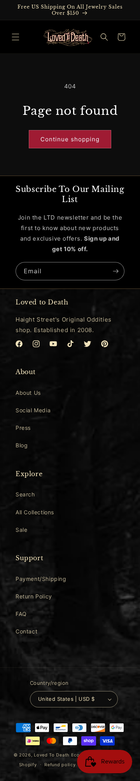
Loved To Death (52, 755)
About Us (28, 392)
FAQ (21, 613)
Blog (22, 445)
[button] (15, 37)
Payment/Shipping (41, 578)
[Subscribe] (115, 271)
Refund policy (59, 764)
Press (23, 427)
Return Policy (34, 596)
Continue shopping (70, 139)
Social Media (33, 410)
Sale (21, 529)
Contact (26, 631)
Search (25, 494)
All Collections (35, 512)
